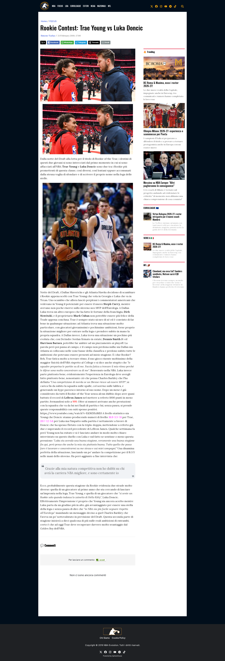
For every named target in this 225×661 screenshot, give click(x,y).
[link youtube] (165, 6)
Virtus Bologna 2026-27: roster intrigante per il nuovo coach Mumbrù (167, 216)
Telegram (82, 42)
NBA (53, 6)
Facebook (54, 42)
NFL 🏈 (146, 265)
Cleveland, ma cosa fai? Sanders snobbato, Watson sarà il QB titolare (167, 273)
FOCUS (60, 6)
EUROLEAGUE (75, 6)
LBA (66, 6)
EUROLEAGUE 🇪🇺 (151, 207)
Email (107, 42)
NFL (109, 6)
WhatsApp (68, 42)
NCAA (93, 6)
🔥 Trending (149, 51)
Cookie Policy (118, 638)
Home (44, 21)
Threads (95, 42)
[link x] (151, 6)
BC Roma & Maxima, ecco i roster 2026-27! (168, 245)
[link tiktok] (175, 6)
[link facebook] (156, 6)
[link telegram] (170, 6)
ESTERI (86, 6)
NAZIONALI (101, 6)
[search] (182, 6)
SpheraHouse (117, 656)
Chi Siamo (105, 638)
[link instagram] (161, 6)
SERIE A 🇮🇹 (148, 238)
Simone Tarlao (48, 35)
